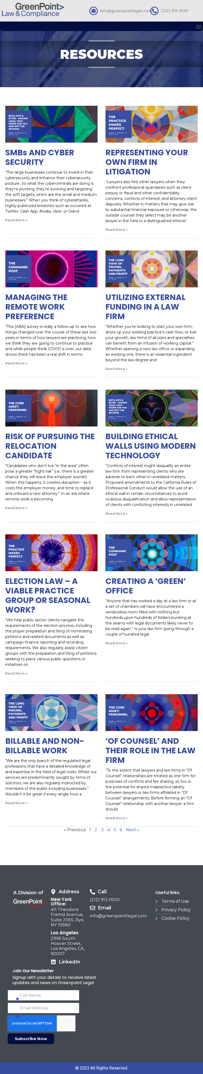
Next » (132, 829)
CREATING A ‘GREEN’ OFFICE (145, 585)
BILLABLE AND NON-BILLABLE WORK (44, 745)
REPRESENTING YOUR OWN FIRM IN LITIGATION (146, 162)
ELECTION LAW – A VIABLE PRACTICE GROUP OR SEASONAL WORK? (47, 595)
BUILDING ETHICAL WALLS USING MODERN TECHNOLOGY (150, 446)
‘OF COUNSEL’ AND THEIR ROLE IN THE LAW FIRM (150, 750)
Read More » (16, 220)
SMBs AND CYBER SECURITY (39, 157)
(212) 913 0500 (174, 11)
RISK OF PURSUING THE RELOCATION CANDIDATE (50, 446)
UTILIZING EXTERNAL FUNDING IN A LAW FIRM (145, 307)
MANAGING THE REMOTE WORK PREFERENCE (36, 307)
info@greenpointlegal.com (126, 11)
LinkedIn (69, 962)
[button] (198, 26)
